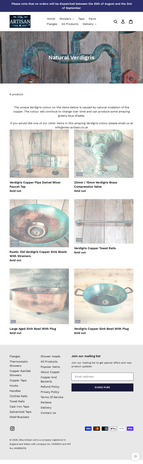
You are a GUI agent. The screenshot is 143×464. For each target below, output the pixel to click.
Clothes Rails (18, 396)
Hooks (14, 385)
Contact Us (48, 412)
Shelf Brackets (19, 417)
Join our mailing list (86, 356)
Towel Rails (17, 401)
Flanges (15, 356)
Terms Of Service (52, 397)
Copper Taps (18, 380)
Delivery (46, 407)
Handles (15, 391)
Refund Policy (50, 386)
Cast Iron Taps (19, 406)
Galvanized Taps (20, 411)
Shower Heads (50, 356)
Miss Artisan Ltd (27, 440)
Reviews (46, 402)
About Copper (50, 372)
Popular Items (50, 366)
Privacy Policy (50, 392)
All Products (49, 361)
